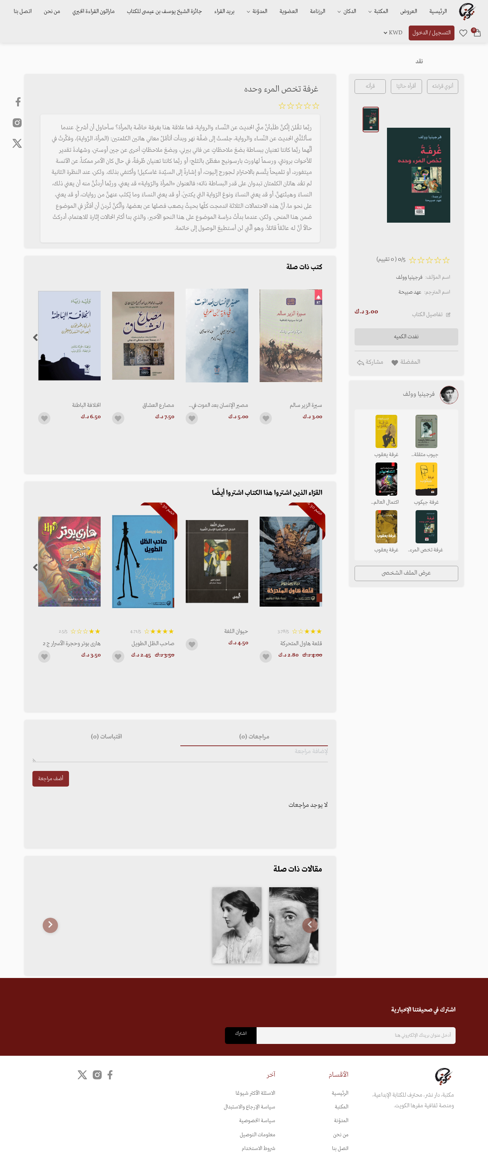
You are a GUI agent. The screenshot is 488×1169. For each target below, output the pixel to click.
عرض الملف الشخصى (406, 573)
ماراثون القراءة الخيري (93, 11)
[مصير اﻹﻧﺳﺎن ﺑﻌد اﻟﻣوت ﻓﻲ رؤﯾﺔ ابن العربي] (217, 336)
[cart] (477, 33)
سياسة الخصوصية (257, 1121)
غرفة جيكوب (426, 502)
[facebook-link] (19, 101)
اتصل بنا (23, 11)
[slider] (299, 107)
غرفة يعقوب (386, 455)
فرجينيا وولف (409, 277)
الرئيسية (438, 11)
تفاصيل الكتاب (427, 314)
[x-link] (17, 143)
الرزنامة (317, 11)
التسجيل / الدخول (432, 33)
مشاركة (373, 362)
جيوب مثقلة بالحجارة (426, 455)
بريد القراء (224, 11)
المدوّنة (341, 1121)
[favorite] (463, 32)
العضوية (288, 11)
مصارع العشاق (158, 405)
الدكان (349, 11)
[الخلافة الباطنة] (69, 336)
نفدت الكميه (406, 336)
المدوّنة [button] (259, 11)
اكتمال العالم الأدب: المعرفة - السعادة (386, 502)
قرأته (370, 86)
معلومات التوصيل (257, 1135)
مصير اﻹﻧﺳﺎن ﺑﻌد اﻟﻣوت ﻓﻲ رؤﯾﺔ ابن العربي (220, 405)
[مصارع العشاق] (143, 336)
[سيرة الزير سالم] (291, 336)
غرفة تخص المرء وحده (426, 550)
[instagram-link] (17, 122)
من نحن (52, 11)
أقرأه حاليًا (406, 86)
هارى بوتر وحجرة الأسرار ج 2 (72, 643)
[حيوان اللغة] (217, 561)
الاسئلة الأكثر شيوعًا (255, 1093)
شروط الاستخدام (258, 1149)
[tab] (253, 737)
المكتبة (380, 11)
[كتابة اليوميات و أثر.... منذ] (237, 925)
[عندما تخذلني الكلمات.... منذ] (293, 925)
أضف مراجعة (50, 779)
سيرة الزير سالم (306, 405)
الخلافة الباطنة (86, 405)
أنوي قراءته (442, 86)
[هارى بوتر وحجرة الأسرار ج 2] (69, 561)
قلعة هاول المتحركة (301, 643)
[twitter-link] (82, 1074)
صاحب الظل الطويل (153, 643)
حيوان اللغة (236, 631)
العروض (408, 11)
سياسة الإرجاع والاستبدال (249, 1107)
